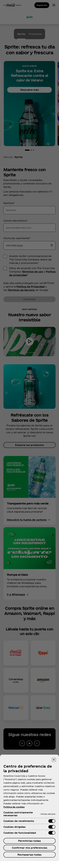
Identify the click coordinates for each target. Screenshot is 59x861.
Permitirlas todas (29, 840)
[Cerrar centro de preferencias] (54, 760)
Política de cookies (14, 807)
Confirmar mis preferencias (29, 847)
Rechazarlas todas (29, 854)
